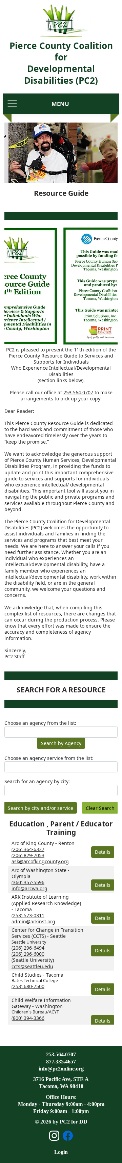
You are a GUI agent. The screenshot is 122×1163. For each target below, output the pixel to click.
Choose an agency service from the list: (49, 758)
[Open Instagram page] (54, 1136)
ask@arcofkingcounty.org (40, 861)
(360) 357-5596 (28, 882)
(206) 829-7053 (28, 855)
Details (102, 852)
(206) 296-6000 (28, 954)
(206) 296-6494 (28, 948)
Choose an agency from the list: (40, 723)
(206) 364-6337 (28, 849)
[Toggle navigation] (12, 104)
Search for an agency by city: (37, 781)
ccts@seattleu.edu (32, 966)
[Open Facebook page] (68, 1136)
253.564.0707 (78, 392)
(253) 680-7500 (28, 986)
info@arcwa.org (29, 888)
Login (61, 1152)
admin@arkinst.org (33, 921)
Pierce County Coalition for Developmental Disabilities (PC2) (61, 63)
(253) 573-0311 (28, 915)
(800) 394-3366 (28, 1018)
